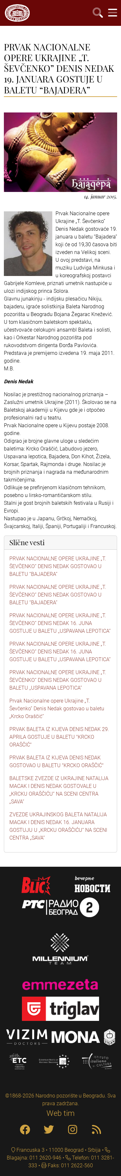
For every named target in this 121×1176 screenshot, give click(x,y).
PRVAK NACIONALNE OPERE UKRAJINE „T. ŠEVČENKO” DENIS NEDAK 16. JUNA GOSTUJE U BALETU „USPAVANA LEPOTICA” (60, 623)
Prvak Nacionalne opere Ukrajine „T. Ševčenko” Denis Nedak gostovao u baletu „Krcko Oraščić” (56, 708)
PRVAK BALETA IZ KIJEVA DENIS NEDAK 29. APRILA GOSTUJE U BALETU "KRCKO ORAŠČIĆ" (59, 737)
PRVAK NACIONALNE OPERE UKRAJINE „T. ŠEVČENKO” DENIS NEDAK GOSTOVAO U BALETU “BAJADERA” (57, 566)
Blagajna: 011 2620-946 (34, 1158)
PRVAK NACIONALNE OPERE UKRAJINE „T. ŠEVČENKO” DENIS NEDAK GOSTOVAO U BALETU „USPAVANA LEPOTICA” (57, 680)
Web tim (60, 1113)
